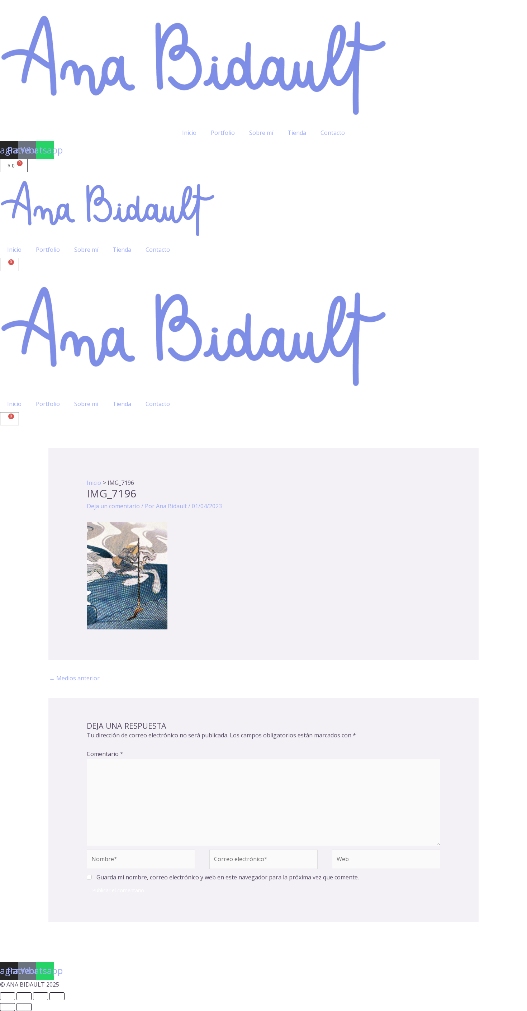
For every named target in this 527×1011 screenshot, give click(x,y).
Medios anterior (74, 678)
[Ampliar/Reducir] (7, 996)
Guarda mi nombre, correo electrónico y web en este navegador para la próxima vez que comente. (227, 877)
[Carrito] (9, 264)
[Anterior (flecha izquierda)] (7, 1007)
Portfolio (223, 133)
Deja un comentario (113, 506)
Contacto (333, 133)
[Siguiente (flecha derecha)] (24, 1007)
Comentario (105, 754)
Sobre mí (261, 133)
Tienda (297, 133)
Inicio (189, 133)
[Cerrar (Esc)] (57, 996)
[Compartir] (40, 996)
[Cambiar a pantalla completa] (24, 996)
